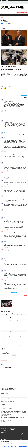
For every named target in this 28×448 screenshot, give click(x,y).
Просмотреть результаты (14, 356)
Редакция (20, 431)
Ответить (6, 118)
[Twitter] (4, 23)
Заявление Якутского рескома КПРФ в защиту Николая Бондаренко (11, 69)
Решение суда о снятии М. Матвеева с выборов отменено (9, 46)
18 (10, 320)
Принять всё (23, 446)
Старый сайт (21, 439)
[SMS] (10, 23)
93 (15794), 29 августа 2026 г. (4, 307)
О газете (20, 430)
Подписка (20, 434)
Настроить (5, 446)
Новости (2, 17)
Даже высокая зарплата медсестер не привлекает (8, 66)
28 (21, 322)
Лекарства (3, 348)
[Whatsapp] (6, 23)
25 (10, 322)
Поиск (2, 294)
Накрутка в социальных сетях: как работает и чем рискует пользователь (8, 396)
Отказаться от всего (13, 446)
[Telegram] (7, 23)
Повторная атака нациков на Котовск (12, 385)
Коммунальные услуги (5, 352)
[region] (14, 444)
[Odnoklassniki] (3, 23)
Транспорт (3, 349)
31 (6, 323)
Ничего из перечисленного (5, 353)
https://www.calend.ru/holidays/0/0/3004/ (6, 414)
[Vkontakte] (2, 23)
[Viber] (9, 23)
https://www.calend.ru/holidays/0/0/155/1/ (6, 420)
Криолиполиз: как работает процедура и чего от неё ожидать (7, 398)
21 (21, 320)
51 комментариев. (6, 21)
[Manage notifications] (26, 446)
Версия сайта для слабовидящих (21, 12)
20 (17, 320)
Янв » (3, 325)
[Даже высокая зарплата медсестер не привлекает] (14, 65)
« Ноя (2, 325)
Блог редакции (21, 433)
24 (6, 322)
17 (6, 320)
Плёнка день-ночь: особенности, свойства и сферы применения (7, 401)
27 (17, 322)
